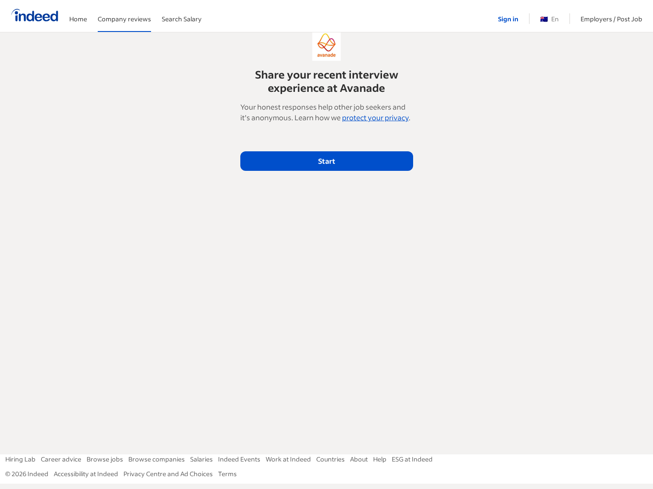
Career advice (61, 459)
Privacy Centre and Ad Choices (168, 473)
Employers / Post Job (611, 19)
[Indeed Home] (34, 16)
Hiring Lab (20, 459)
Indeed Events (239, 459)
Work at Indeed (288, 459)
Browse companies (156, 459)
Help (379, 459)
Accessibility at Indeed (86, 473)
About (359, 459)
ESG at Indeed (412, 459)
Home (78, 19)
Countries (330, 459)
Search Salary (182, 19)
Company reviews (124, 19)
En (549, 19)
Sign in (508, 19)
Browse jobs (105, 459)
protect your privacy (375, 117)
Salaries (201, 459)
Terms (227, 473)
